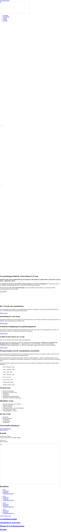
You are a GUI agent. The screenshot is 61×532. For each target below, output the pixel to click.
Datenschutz (6, 491)
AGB (4, 489)
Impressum (5, 492)
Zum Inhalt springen (5, 0)
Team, (47, 363)
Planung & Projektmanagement (12, 526)
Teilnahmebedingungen (8, 493)
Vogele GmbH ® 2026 (5, 516)
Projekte (3, 529)
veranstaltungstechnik (8, 519)
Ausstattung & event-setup (10, 523)
